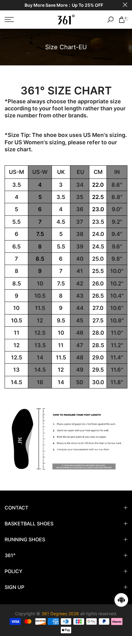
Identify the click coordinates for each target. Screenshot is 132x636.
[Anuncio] (64, 5)
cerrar (125, 4)
